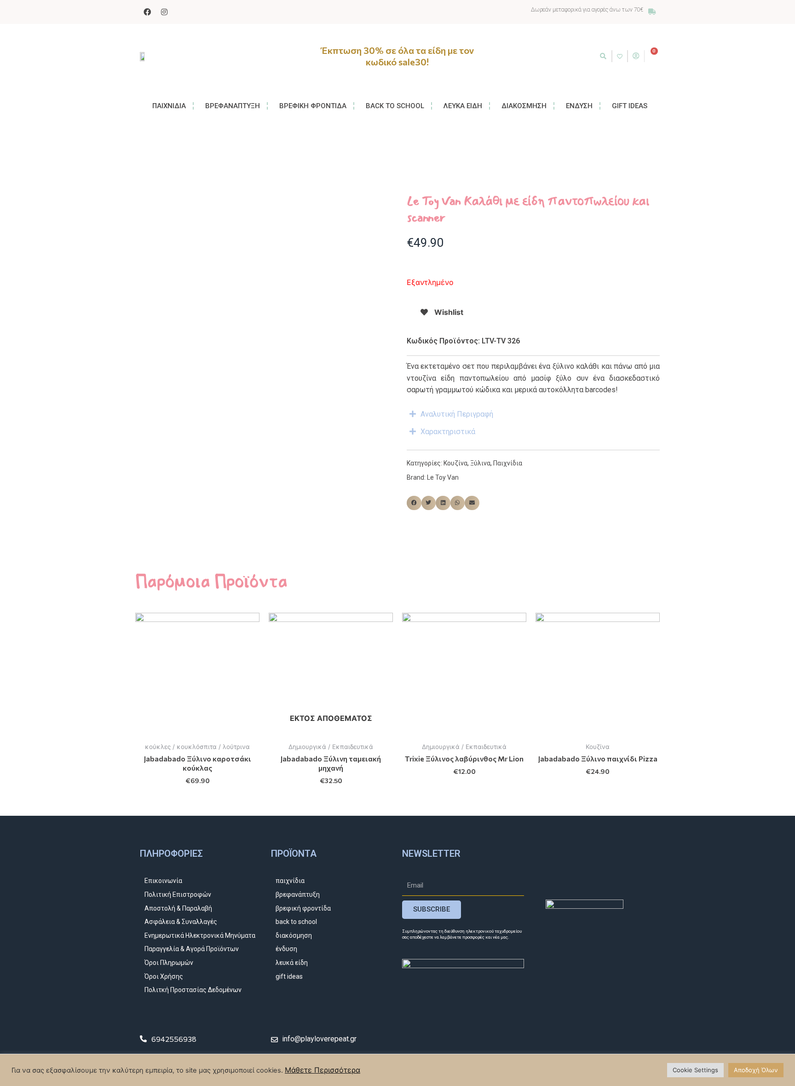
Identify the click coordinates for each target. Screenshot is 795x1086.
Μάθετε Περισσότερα (322, 1069)
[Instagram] (164, 12)
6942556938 (173, 1038)
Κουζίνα (455, 463)
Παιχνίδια (507, 463)
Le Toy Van (443, 477)
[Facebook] (147, 12)
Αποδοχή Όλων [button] (756, 1070)
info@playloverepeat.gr (319, 1038)
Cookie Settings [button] (695, 1070)
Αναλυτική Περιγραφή (457, 414)
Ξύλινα (480, 463)
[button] (603, 56)
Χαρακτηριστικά (448, 431)
